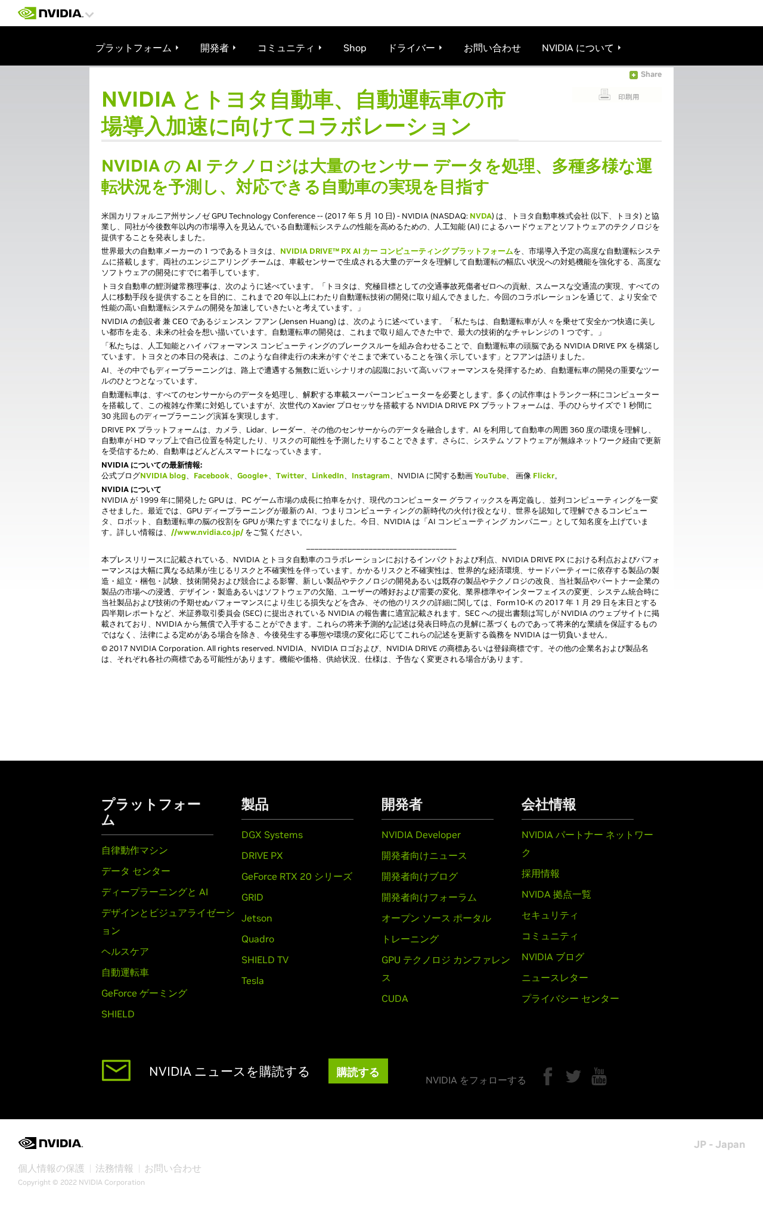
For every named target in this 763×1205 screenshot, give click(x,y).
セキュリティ (550, 915)
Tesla (252, 980)
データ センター (135, 871)
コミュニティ (550, 936)
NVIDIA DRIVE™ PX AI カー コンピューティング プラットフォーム (396, 251)
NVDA (481, 216)
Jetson (256, 918)
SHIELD (118, 1014)
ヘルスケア (125, 951)
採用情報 (541, 873)
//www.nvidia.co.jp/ (207, 532)
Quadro (257, 939)
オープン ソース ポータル (436, 918)
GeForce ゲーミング (144, 993)
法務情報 (114, 1168)
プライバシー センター (570, 998)
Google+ (252, 476)
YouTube (490, 476)
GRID (252, 897)
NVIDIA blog (163, 476)
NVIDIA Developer (421, 834)
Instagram (371, 476)
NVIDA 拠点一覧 (556, 894)
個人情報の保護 (51, 1168)
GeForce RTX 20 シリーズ (296, 876)
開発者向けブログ (420, 876)
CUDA (395, 998)
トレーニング (410, 939)
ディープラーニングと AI (154, 892)
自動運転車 (125, 972)
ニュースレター (555, 977)
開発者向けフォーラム (429, 897)
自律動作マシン (134, 850)
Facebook (211, 476)
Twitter (290, 476)
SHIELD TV (265, 960)
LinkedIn (328, 476)
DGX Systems (272, 834)
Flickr (543, 476)
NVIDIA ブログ (553, 957)
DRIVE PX (262, 855)
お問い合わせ (172, 1168)
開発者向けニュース (424, 855)
